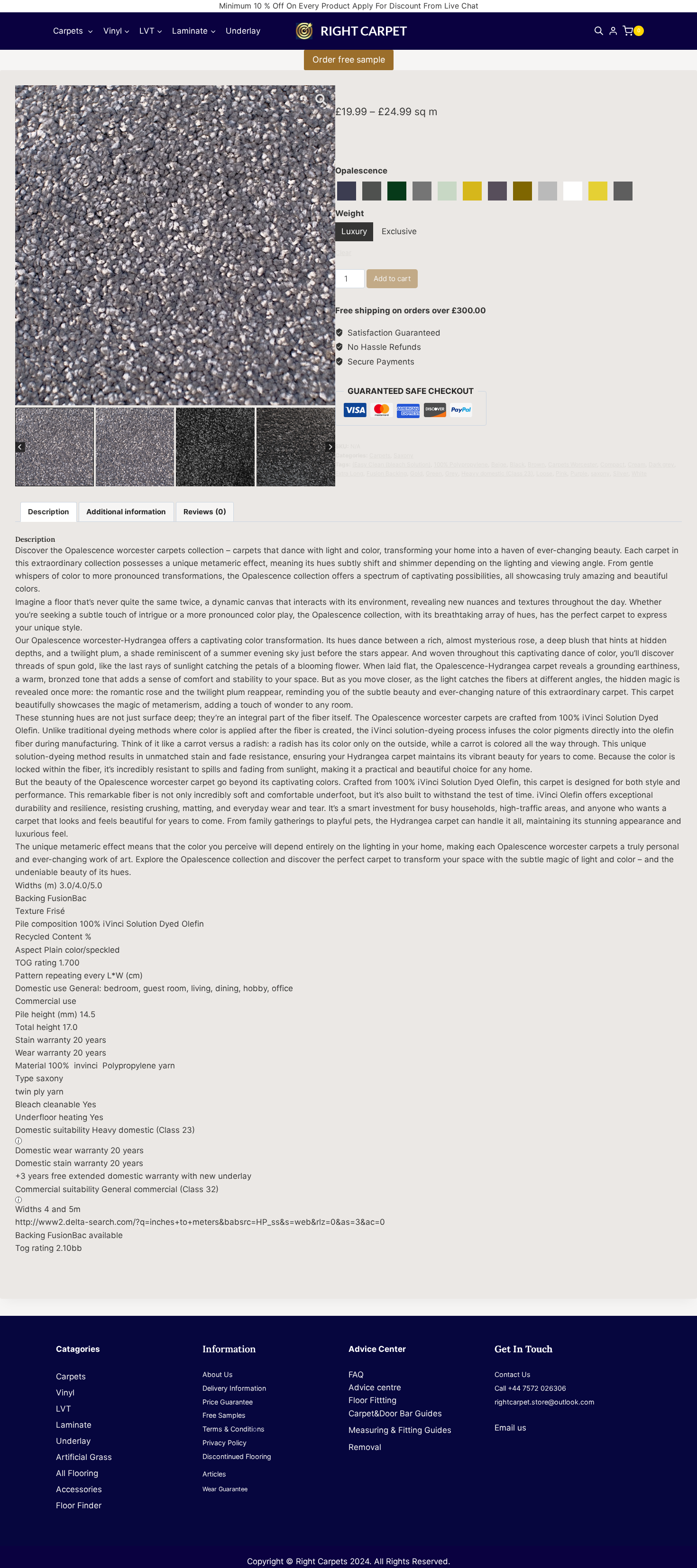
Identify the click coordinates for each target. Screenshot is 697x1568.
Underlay (243, 31)
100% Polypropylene (461, 464)
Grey (451, 473)
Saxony (403, 455)
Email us (510, 1427)
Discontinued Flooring (236, 1456)
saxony (600, 473)
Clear (343, 252)
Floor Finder (78, 1505)
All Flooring (77, 1473)
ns (261, 1429)
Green (434, 473)
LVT (63, 1408)
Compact (612, 464)
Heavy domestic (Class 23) (497, 473)
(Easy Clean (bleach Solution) (391, 464)
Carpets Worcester (572, 464)
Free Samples (224, 1415)
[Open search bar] (599, 31)
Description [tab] (48, 511)
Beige (498, 464)
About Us (217, 1374)
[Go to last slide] (20, 447)
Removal (364, 1447)
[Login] (613, 31)
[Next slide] (330, 447)
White (639, 473)
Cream (636, 464)
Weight (349, 213)
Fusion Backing (387, 473)
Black (517, 464)
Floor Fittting (372, 1400)
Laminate (74, 1425)
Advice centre (374, 1387)
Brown (536, 464)
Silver (620, 473)
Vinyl (65, 1392)
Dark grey (661, 464)
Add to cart (392, 278)
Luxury (354, 231)
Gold (416, 473)
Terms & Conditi (227, 1429)
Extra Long (349, 473)
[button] (54, 447)
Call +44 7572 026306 (530, 1388)
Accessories (79, 1489)
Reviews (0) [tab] (204, 511)
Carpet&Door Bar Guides (395, 1413)
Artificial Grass (84, 1457)
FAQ (356, 1374)
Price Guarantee (227, 1402)
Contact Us (513, 1374)
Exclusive (399, 231)
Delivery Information (234, 1388)
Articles (214, 1474)
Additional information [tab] (126, 511)
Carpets (379, 455)
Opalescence (361, 170)
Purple (578, 473)
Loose (544, 473)
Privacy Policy (224, 1443)
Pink (561, 473)
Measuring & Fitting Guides (399, 1430)
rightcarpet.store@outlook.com (545, 1402)
